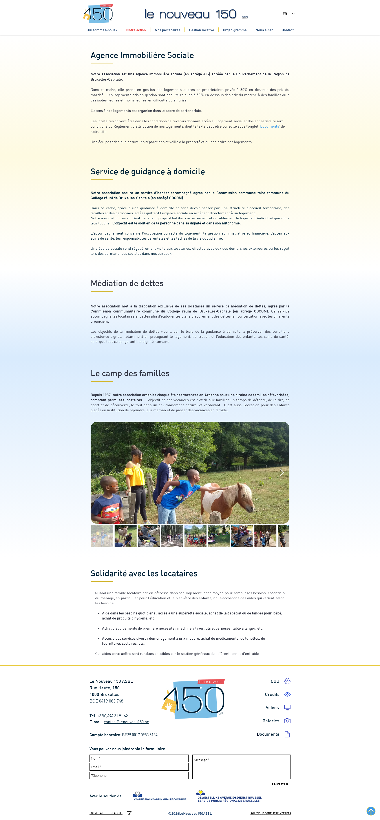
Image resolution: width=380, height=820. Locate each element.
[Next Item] (281, 472)
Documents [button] (269, 126)
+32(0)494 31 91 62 (113, 715)
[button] (272, 694)
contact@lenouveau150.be (126, 721)
